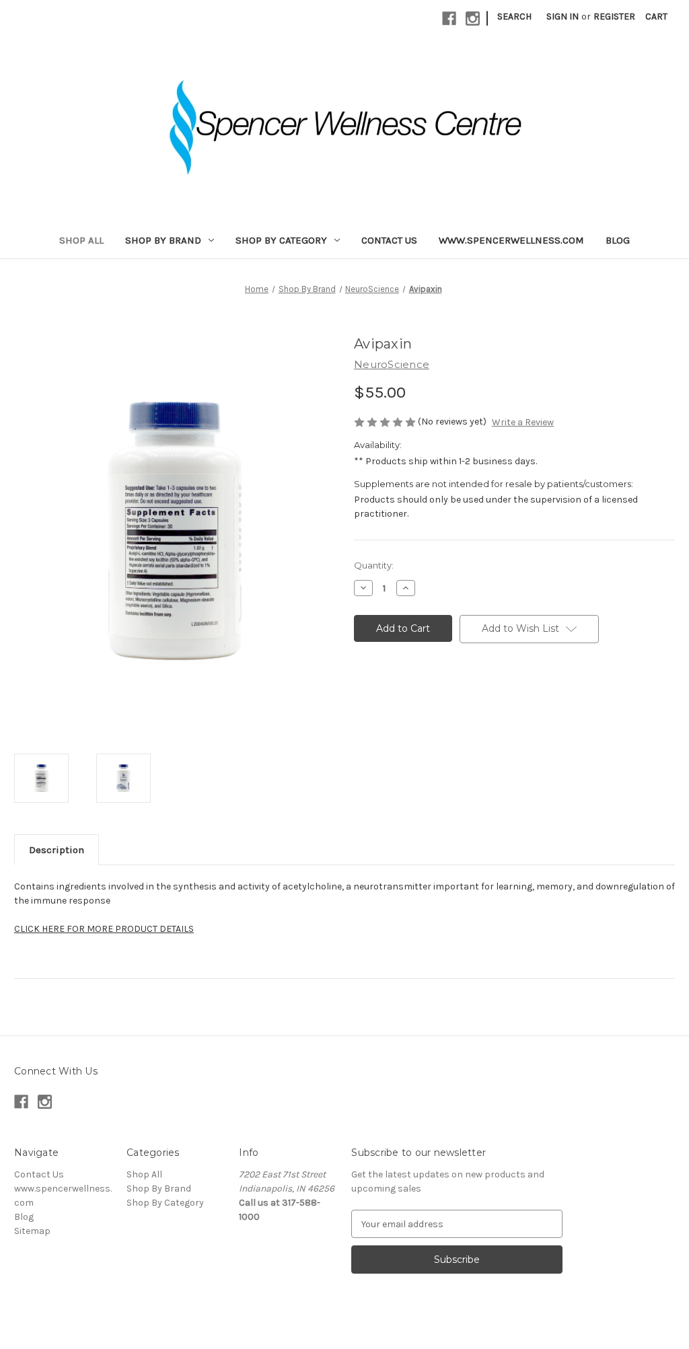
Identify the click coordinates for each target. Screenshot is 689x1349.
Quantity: (374, 565)
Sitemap (32, 1231)
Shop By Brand (163, 240)
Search (514, 16)
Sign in (562, 16)
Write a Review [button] (523, 422)
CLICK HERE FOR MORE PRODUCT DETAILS (104, 929)
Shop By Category (281, 240)
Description (56, 850)
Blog (618, 240)
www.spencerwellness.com (511, 240)
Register (614, 16)
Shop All (81, 240)
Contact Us (389, 240)
